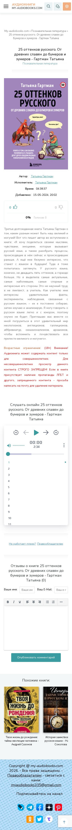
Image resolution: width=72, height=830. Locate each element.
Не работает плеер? (22, 544)
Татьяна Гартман (42, 176)
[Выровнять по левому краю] (28, 602)
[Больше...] (61, 602)
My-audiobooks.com (16, 31)
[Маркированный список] (47, 602)
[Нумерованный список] (53, 602)
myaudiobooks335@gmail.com (36, 785)
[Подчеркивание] (20, 602)
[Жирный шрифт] (8, 602)
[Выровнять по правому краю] (40, 602)
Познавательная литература (48, 31)
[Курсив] (14, 602)
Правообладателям (50, 544)
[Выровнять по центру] (34, 602)
